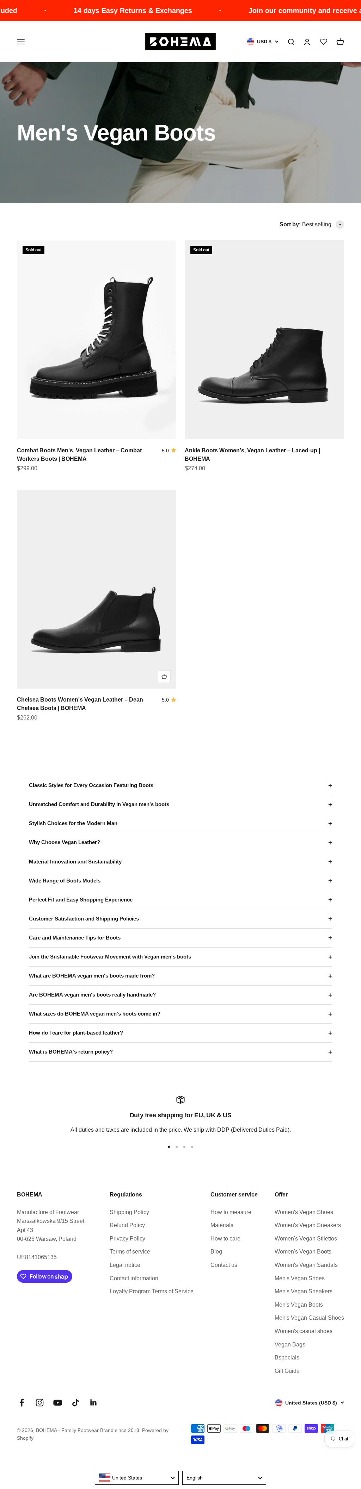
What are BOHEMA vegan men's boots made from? (92, 976)
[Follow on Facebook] (21, 1402)
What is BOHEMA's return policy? (71, 1052)
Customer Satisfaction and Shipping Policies (84, 919)
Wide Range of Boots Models (64, 881)
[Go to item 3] (184, 1147)
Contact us (223, 1265)
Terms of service (130, 1252)
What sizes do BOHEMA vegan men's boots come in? (94, 1014)
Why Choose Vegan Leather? (64, 842)
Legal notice (125, 1265)
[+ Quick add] (164, 676)
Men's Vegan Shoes (300, 1278)
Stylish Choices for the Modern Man (73, 823)
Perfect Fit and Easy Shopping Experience (81, 900)
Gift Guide (287, 1371)
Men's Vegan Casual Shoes (309, 1318)
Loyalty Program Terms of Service (152, 1291)
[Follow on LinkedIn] (93, 1402)
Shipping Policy (129, 1212)
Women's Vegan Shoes (304, 1212)
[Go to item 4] (192, 1147)
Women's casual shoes (303, 1331)
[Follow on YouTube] (57, 1402)
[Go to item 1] (169, 1147)
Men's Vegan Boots (299, 1305)
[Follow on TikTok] (75, 1402)
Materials (221, 1225)
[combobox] (137, 1478)
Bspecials (287, 1358)
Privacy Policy (127, 1239)
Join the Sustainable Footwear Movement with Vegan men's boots (110, 957)
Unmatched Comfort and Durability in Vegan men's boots (99, 804)
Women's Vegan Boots (303, 1252)
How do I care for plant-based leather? (76, 1033)
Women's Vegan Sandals (306, 1265)
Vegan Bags (290, 1344)
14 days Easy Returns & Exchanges (112, 10)
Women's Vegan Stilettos (306, 1239)
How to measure (230, 1212)
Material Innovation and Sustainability (75, 862)
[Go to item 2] (177, 1147)
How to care (225, 1239)
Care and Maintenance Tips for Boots (75, 938)
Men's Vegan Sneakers (303, 1291)
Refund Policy (127, 1225)
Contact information (134, 1278)
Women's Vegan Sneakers (308, 1225)
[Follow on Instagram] (39, 1402)
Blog (216, 1252)
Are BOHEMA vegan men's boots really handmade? (92, 995)
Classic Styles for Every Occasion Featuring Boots (91, 785)
